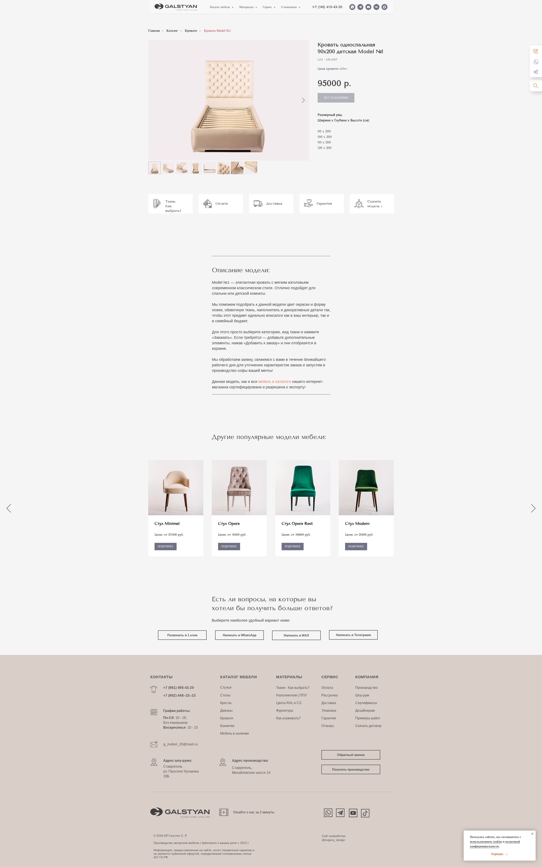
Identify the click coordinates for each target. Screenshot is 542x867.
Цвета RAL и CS (288, 703)
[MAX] (384, 7)
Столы (225, 695)
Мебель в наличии (234, 733)
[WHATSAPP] (352, 7)
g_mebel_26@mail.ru (180, 744)
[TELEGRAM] (360, 7)
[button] (536, 51)
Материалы (246, 7)
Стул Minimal (167, 523)
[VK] (376, 7)
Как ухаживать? (288, 718)
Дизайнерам (365, 710)
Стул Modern (357, 523)
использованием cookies (486, 841)
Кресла (225, 703)
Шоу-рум (362, 695)
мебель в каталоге (274, 381)
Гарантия (328, 718)
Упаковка (329, 710)
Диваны (226, 710)
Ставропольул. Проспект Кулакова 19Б (181, 771)
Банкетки (227, 726)
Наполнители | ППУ (291, 695)
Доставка (328, 703)
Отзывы (327, 726)
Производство (366, 687)
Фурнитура (284, 710)
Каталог (172, 30)
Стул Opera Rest (297, 523)
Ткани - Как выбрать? (292, 687)
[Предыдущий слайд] (8, 508)
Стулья (225, 687)
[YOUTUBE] (368, 7)
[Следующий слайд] (303, 100)
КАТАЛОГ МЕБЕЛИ (238, 677)
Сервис (268, 7)
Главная (154, 30)
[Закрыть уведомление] (532, 834)
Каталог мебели (220, 7)
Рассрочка (329, 695)
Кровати (191, 30)
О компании (289, 7)
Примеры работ (367, 718)
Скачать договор (368, 726)
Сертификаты (366, 703)
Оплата (327, 687)
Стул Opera (229, 523)
